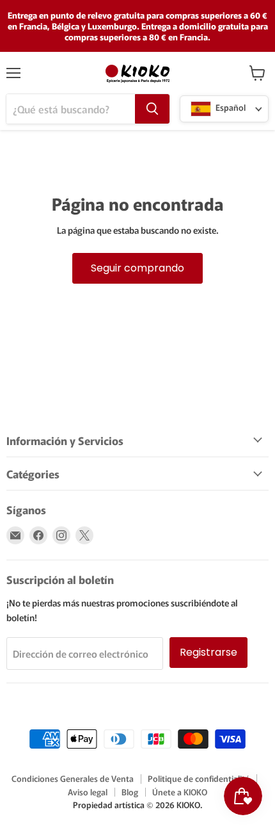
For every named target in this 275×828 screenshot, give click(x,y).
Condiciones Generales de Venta (73, 778)
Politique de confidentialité (198, 778)
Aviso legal (87, 792)
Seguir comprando (137, 268)
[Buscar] (152, 109)
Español (230, 108)
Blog (130, 792)
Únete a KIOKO (179, 792)
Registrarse (208, 652)
